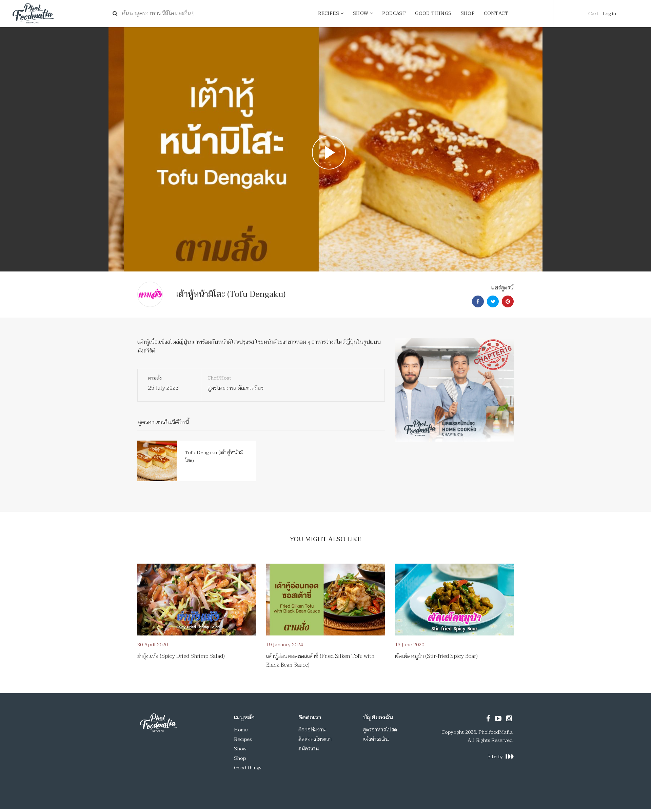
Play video (325, 149)
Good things (247, 767)
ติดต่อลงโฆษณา (315, 739)
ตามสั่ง (155, 378)
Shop (240, 758)
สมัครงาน (308, 748)
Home (241, 729)
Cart (593, 13)
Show (240, 748)
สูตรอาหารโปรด (380, 729)
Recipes (243, 739)
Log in (609, 13)
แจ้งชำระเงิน (376, 739)
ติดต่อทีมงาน (312, 729)
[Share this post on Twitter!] (492, 301)
